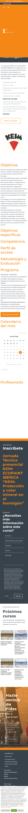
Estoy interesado (10, 121)
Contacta (12, 739)
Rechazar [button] (20, 810)
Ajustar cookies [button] (5, 810)
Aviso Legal (7, 784)
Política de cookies (10, 786)
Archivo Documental (10, 778)
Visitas (6, 774)
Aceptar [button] (14, 810)
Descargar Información (10, 314)
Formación (7, 770)
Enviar (18, 596)
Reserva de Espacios (10, 772)
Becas (6, 776)
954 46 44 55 (8, 756)
